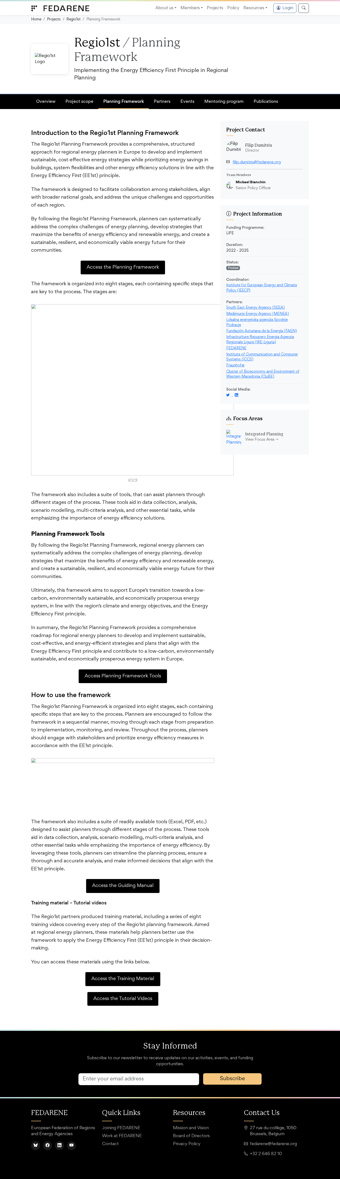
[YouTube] (71, 1145)
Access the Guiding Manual (123, 886)
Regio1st (73, 19)
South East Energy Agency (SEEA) (255, 307)
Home (36, 19)
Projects (54, 19)
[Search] (303, 8)
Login (288, 8)
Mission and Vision (191, 1128)
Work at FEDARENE (122, 1136)
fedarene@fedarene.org (273, 1144)
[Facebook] (47, 1145)
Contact (110, 1144)
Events (187, 101)
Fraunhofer (235, 365)
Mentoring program (224, 101)
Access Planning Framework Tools (123, 676)
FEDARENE (236, 348)
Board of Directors (191, 1136)
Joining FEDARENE (121, 1128)
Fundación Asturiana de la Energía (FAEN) (261, 331)
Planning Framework (123, 101)
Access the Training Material (122, 979)
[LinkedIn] (59, 1145)
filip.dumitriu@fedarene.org (257, 162)
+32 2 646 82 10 (266, 1154)
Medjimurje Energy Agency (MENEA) (257, 314)
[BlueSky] (35, 1145)
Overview (46, 101)
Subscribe (232, 1078)
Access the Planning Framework (123, 267)
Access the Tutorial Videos (122, 999)
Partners (162, 101)
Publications (266, 101)
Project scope (79, 101)
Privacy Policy (187, 1144)
